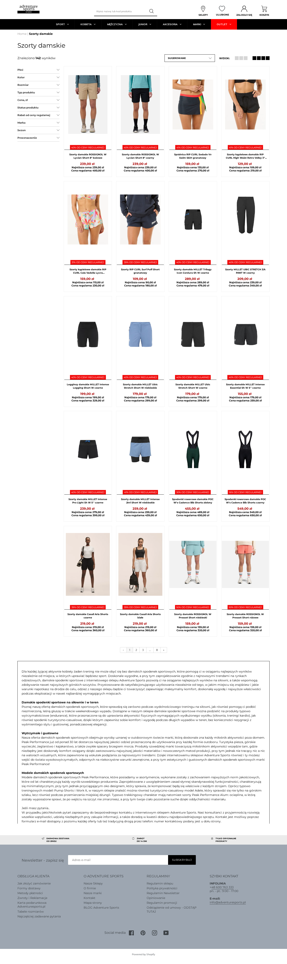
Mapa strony (93, 903)
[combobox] (120, 11)
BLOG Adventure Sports (101, 907)
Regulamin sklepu (160, 883)
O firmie (90, 888)
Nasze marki (93, 893)
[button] (190, 58)
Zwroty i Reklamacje (32, 898)
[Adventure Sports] (28, 9)
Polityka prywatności (162, 888)
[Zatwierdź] (152, 11)
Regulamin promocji (162, 903)
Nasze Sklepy (93, 883)
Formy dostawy (29, 888)
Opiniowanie (156, 898)
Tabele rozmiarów (30, 911)
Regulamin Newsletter (163, 893)
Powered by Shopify (143, 954)
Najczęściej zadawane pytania (39, 916)
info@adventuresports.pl (228, 902)
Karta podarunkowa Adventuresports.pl (31, 904)
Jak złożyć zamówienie (34, 883)
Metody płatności (30, 893)
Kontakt (89, 898)
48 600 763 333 (222, 887)
